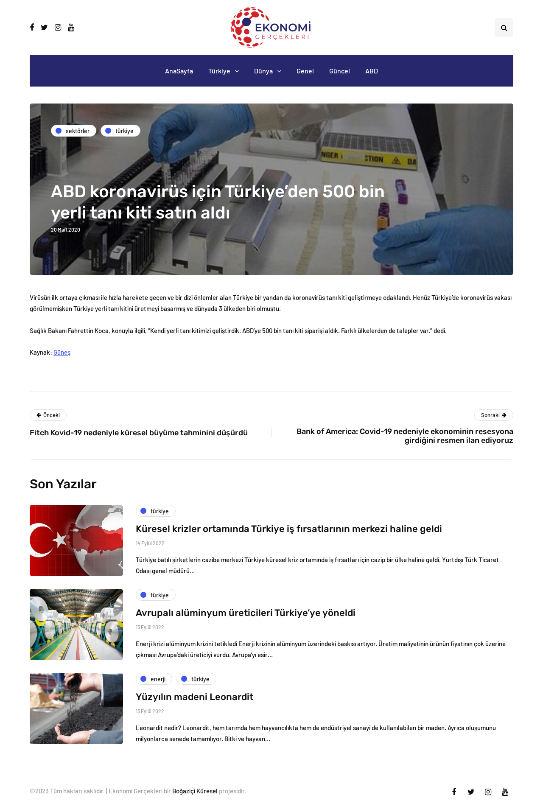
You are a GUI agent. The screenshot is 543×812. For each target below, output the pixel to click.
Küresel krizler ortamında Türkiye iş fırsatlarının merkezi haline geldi (289, 529)
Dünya (263, 71)
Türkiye (219, 71)
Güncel (339, 71)
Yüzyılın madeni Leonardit (194, 697)
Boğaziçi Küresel (195, 791)
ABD (371, 71)
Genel (305, 71)
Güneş (61, 352)
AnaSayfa (179, 71)
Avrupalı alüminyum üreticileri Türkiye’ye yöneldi (245, 613)
